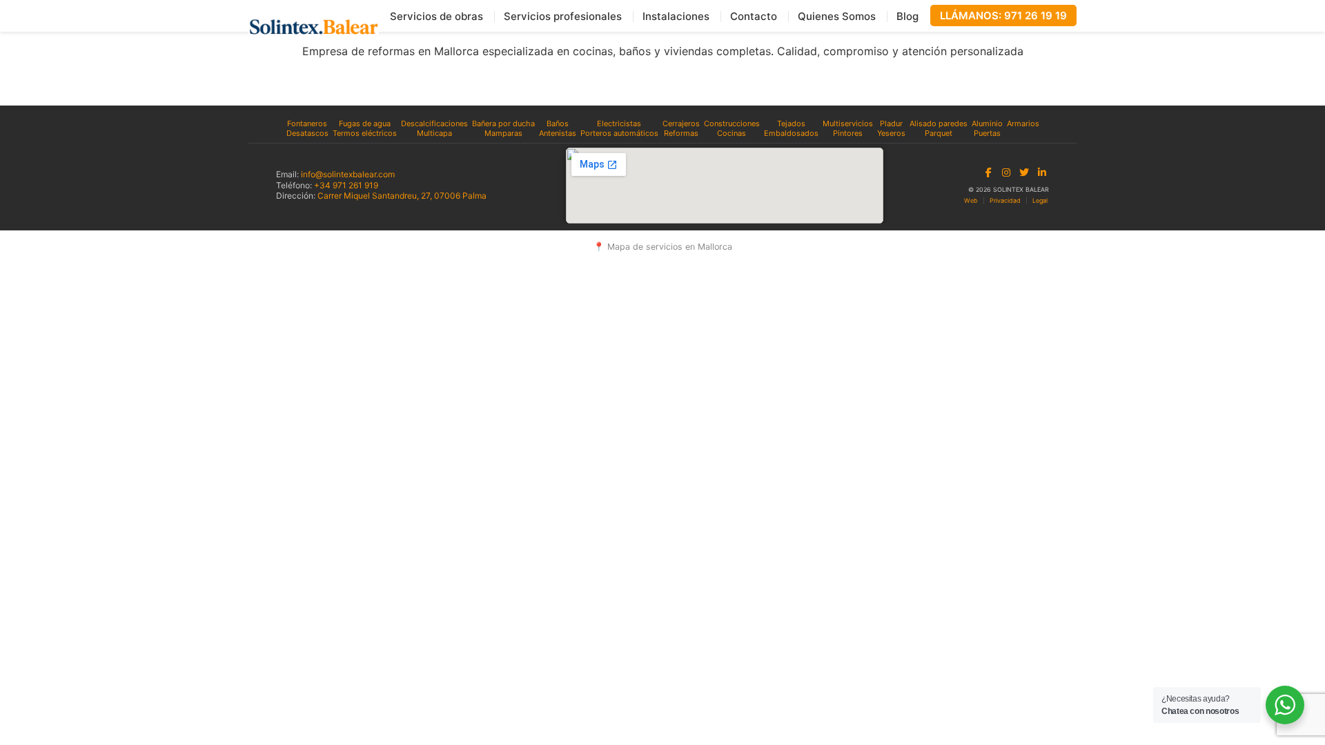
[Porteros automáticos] (619, 133)
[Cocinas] (732, 133)
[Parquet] (939, 133)
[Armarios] (1023, 123)
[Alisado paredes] (939, 123)
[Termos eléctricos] (365, 133)
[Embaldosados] (791, 133)
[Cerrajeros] (681, 123)
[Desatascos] (307, 133)
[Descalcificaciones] (434, 123)
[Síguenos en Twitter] (1024, 172)
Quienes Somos (837, 16)
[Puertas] (987, 133)
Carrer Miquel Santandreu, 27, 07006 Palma (402, 195)
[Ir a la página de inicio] (313, 26)
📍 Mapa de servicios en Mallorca (662, 246)
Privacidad (1005, 200)
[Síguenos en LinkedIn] (1042, 172)
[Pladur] (891, 123)
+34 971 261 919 (346, 185)
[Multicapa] (434, 133)
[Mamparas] (503, 133)
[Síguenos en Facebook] (988, 172)
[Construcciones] (732, 123)
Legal (1040, 200)
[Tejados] (791, 123)
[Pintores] (848, 133)
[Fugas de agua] (365, 123)
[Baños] (557, 123)
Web (971, 200)
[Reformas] (681, 133)
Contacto (753, 16)
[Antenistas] (557, 133)
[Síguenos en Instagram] (1006, 172)
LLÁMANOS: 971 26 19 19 (1003, 15)
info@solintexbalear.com (348, 174)
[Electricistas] (619, 123)
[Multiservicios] (848, 123)
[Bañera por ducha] (503, 123)
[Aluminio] (987, 123)
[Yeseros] (891, 133)
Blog (907, 16)
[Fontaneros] (307, 123)
